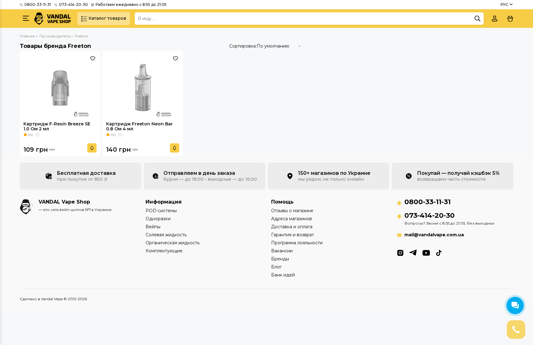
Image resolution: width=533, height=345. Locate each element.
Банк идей (283, 275)
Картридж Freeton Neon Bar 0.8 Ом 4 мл (139, 126)
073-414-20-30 (73, 4)
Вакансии (282, 251)
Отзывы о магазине (292, 210)
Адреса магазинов (291, 218)
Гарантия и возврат (292, 235)
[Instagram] (400, 252)
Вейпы (153, 226)
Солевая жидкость (166, 235)
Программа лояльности (297, 243)
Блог (276, 267)
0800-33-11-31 (37, 4)
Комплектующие (164, 251)
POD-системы (161, 210)
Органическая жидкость (173, 243)
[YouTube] (426, 252)
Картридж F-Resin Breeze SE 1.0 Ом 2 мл (56, 126)
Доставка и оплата (291, 226)
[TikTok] (439, 252)
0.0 (30, 135)
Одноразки (158, 218)
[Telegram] (413, 252)
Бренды (280, 259)
